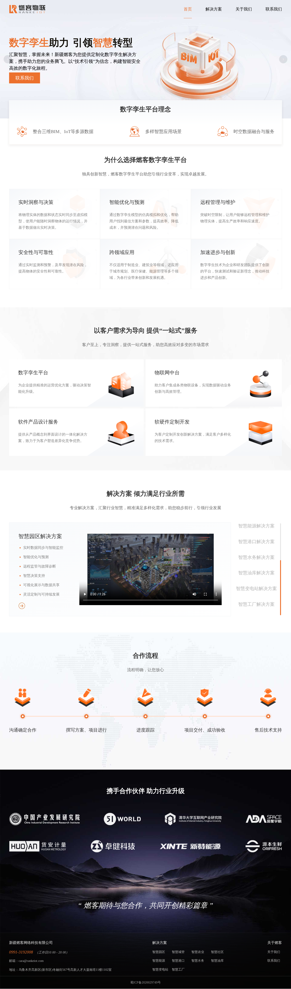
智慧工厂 (178, 969)
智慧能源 (158, 960)
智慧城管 (178, 952)
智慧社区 (217, 952)
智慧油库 (217, 960)
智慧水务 (197, 960)
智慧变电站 (160, 969)
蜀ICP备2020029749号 (145, 982)
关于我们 (244, 9)
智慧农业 (197, 952)
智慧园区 (158, 952)
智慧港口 (178, 960)
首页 (188, 9)
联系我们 (274, 9)
